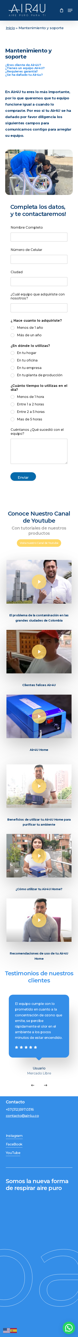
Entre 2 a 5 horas (31, 412)
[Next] (45, 1085)
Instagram (14, 1136)
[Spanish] (13, 1330)
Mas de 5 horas (29, 419)
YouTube (13, 1153)
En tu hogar (26, 353)
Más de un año (29, 335)
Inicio (10, 28)
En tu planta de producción (39, 375)
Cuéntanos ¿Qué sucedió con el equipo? (37, 432)
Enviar (23, 477)
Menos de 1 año (30, 328)
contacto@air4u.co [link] (22, 1116)
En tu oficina (27, 360)
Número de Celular (26, 250)
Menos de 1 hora (30, 397)
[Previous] (32, 1085)
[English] (6, 1330)
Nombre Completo (27, 227)
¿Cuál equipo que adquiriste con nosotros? (38, 296)
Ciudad (17, 272)
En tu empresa (29, 368)
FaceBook (14, 1144)
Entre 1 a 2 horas (30, 404)
